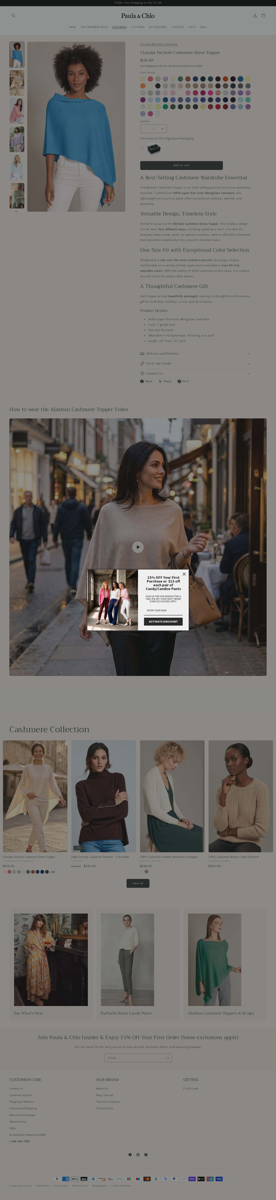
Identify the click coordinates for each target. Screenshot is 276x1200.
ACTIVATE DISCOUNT (163, 621)
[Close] (184, 574)
